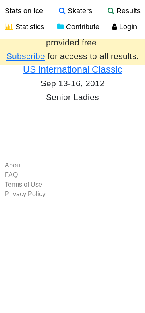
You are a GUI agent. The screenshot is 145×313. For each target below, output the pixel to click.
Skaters (79, 11)
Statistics (28, 27)
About (13, 165)
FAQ (11, 174)
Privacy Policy (25, 194)
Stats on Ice (24, 11)
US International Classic (72, 69)
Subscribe (25, 56)
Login (127, 27)
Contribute (81, 27)
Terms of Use (23, 184)
